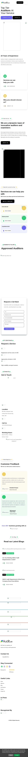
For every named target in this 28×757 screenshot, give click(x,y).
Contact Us (17, 17)
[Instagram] (4, 666)
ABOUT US (5, 142)
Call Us (4, 423)
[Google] (9, 666)
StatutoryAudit (5, 216)
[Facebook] (2, 666)
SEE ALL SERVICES (7, 201)
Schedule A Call (20, 2)
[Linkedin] (7, 666)
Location (5, 409)
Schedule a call (6, 17)
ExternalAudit (5, 206)
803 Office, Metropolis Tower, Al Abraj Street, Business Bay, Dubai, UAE (7, 413)
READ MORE (8, 220)
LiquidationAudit (6, 226)
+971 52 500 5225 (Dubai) (7, 425)
